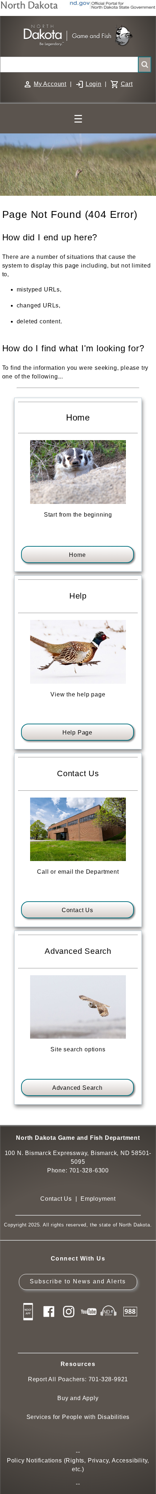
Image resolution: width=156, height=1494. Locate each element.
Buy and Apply (77, 1398)
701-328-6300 (89, 1170)
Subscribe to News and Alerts (78, 1281)
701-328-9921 (108, 1379)
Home (77, 555)
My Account (50, 84)
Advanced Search (77, 1088)
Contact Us (77, 910)
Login (94, 84)
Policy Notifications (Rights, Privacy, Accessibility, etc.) (78, 1464)
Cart (127, 84)
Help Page (77, 732)
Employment (98, 1199)
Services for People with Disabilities (78, 1417)
